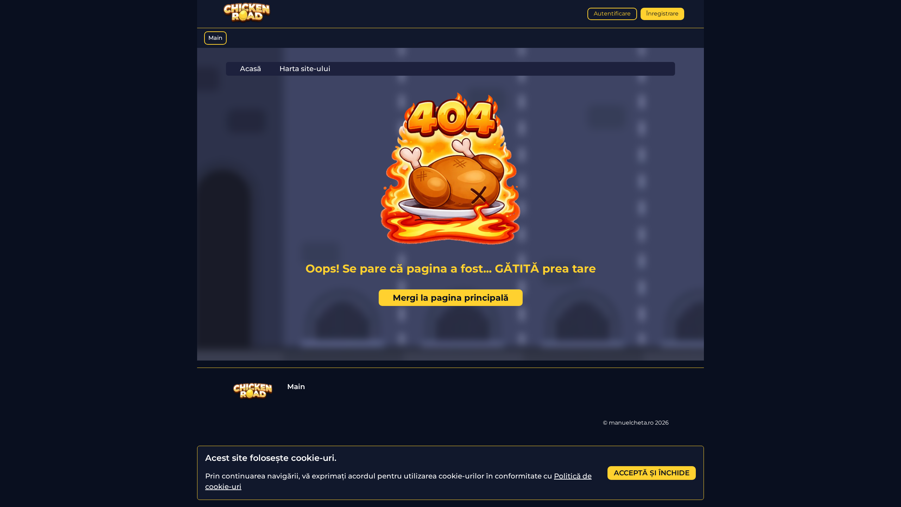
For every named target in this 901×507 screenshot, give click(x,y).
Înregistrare (662, 13)
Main (215, 38)
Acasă (250, 68)
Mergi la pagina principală (451, 298)
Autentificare (612, 13)
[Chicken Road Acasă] (246, 21)
